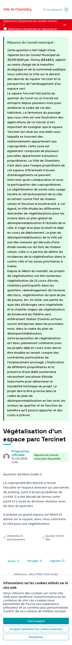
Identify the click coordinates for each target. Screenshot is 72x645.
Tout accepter (36, 621)
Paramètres (36, 637)
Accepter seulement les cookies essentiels (36, 629)
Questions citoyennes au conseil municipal (32, 21)
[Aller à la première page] (27, 9)
